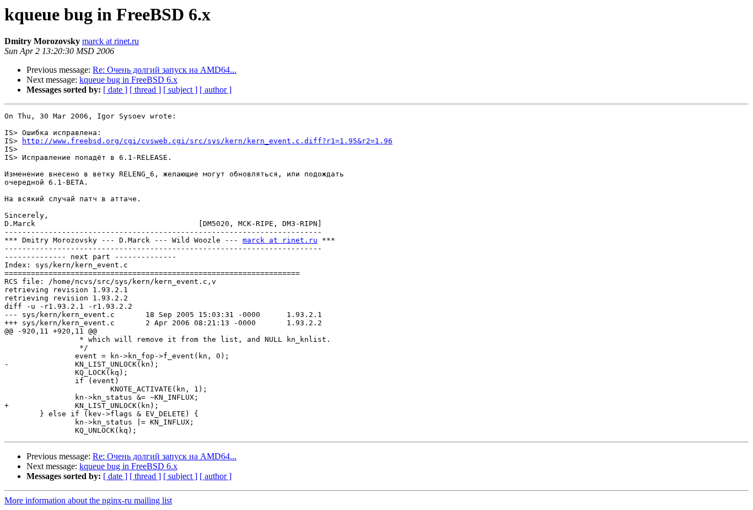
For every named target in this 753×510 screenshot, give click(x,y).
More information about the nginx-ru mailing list (88, 500)
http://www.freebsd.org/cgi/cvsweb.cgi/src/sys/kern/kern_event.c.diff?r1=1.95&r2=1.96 (207, 141)
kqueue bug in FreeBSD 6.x (128, 79)
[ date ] (115, 89)
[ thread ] (145, 89)
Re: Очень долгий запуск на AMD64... (164, 69)
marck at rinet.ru (110, 41)
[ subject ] (180, 89)
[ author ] (216, 89)
